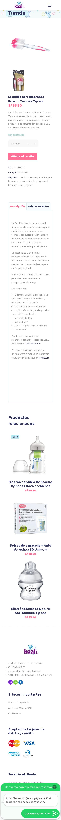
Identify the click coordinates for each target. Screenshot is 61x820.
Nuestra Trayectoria (18, 702)
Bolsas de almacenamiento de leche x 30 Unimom (30, 548)
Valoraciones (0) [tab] (38, 206)
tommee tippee (26, 185)
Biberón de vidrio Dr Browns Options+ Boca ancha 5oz (30, 484)
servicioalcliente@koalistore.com (24, 670)
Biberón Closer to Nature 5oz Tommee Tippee (30, 611)
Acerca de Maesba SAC (20, 707)
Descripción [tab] (17, 206)
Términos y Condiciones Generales (26, 782)
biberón (22, 177)
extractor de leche (28, 181)
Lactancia (23, 172)
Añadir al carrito (22, 156)
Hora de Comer (33, 343)
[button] (54, 787)
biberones (32, 177)
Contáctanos (14, 713)
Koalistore (44, 357)
